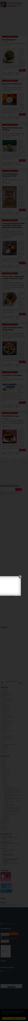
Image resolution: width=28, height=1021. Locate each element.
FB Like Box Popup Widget (10, 595)
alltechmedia (3, 595)
